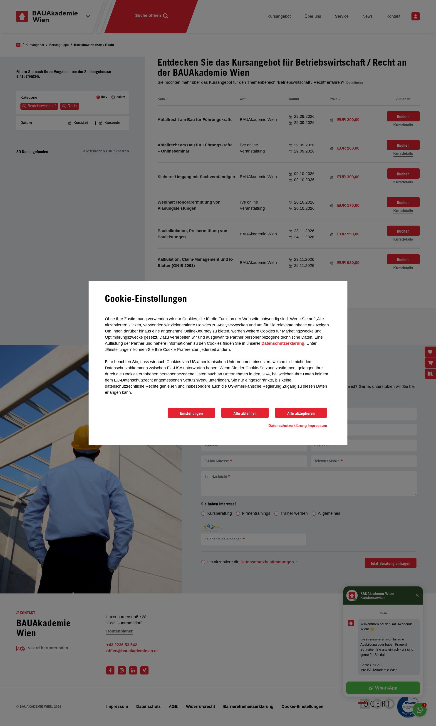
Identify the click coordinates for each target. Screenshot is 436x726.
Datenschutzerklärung (282, 343)
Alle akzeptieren (301, 413)
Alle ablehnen (245, 413)
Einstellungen (191, 413)
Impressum (317, 426)
